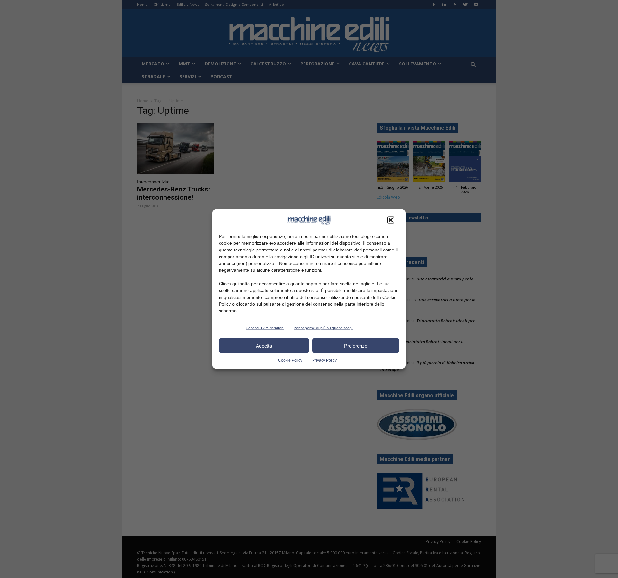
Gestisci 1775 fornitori (265, 328)
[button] (391, 220)
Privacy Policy (324, 360)
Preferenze (355, 345)
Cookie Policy (290, 360)
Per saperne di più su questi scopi (323, 328)
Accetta (264, 345)
